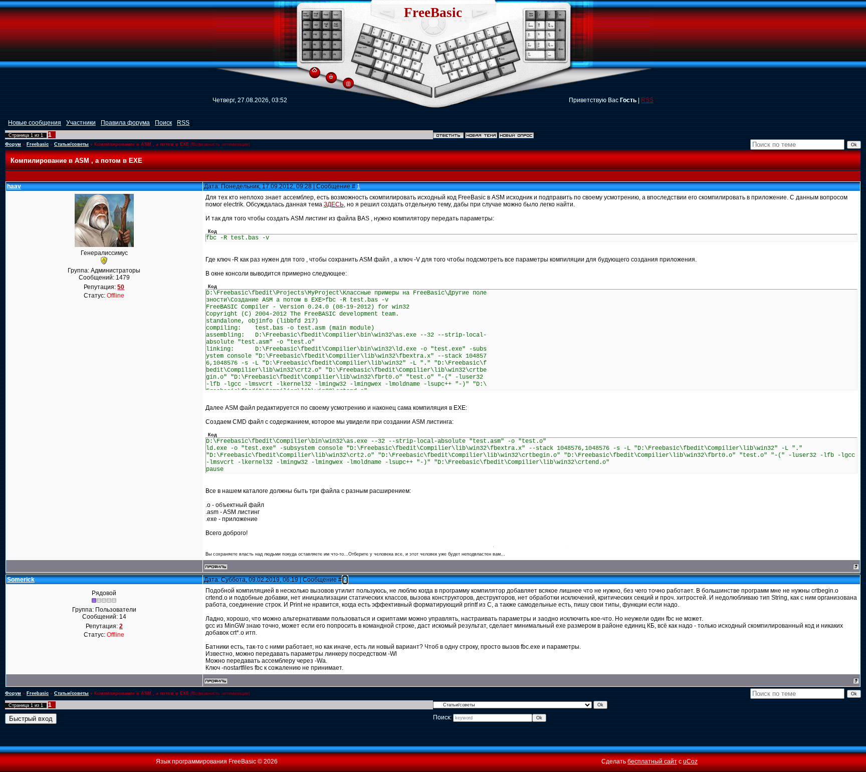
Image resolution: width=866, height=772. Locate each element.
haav (14, 186)
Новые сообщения (34, 122)
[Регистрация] (348, 83)
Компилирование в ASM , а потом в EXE (141, 144)
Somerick (21, 579)
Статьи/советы (71, 144)
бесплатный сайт (652, 761)
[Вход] (331, 76)
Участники (81, 122)
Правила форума (125, 122)
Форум (13, 144)
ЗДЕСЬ (334, 204)
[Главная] (314, 68)
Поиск (163, 122)
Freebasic (38, 144)
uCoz (690, 761)
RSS (647, 100)
